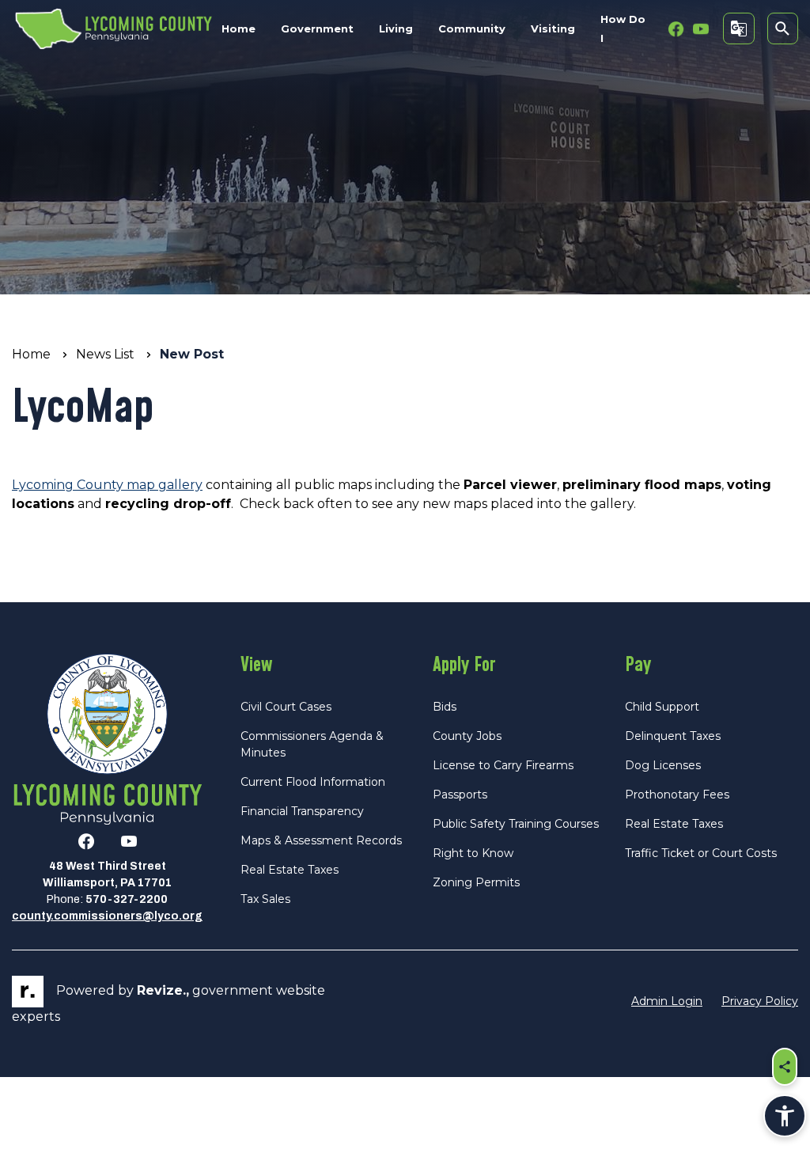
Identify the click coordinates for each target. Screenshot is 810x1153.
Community (471, 28)
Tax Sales (265, 899)
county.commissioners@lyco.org (107, 916)
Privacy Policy (759, 1001)
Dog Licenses (663, 765)
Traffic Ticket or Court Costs (701, 853)
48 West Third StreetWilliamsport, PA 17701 (107, 874)
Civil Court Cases (285, 707)
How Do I (622, 28)
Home (238, 28)
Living (396, 28)
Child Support (662, 707)
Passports (460, 794)
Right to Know (473, 853)
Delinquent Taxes (673, 736)
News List (105, 354)
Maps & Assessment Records (321, 840)
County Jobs (467, 736)
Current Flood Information (312, 782)
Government (317, 28)
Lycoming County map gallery (107, 484)
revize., (163, 990)
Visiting (553, 28)
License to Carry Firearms (503, 765)
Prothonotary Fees (677, 794)
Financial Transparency (302, 811)
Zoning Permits (476, 882)
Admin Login (666, 1001)
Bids (444, 707)
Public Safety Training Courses (516, 824)
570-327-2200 (126, 899)
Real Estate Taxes (289, 870)
